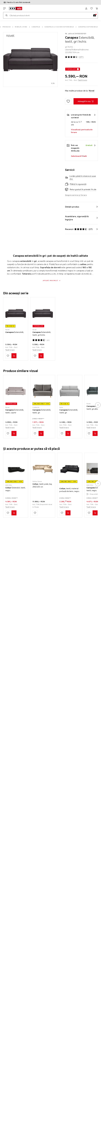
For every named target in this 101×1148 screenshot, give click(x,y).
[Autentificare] (86, 8)
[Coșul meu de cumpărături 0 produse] (96, 8)
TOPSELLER (71, 69)
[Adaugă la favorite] (68, 101)
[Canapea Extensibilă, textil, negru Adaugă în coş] (95, 512)
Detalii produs (72, 206)
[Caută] (6, 15)
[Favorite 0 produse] (91, 8)
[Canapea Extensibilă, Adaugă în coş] (13, 355)
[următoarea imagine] (97, 405)
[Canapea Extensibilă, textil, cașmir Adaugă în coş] (13, 433)
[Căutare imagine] (94, 15)
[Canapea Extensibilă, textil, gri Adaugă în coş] (41, 433)
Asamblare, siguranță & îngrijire (77, 218)
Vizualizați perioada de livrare (81, 130)
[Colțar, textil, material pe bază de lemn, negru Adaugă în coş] (67, 512)
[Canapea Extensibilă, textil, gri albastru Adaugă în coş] (95, 433)
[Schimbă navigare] (4, 8)
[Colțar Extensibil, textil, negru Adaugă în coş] (13, 512)
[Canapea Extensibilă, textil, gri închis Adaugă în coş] (41, 355)
